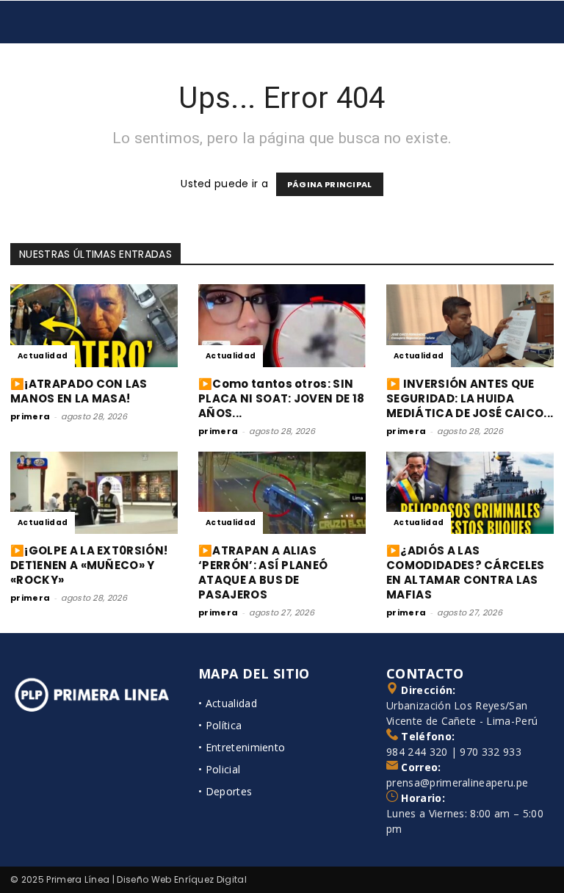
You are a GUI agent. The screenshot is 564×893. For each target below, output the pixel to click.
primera (30, 416)
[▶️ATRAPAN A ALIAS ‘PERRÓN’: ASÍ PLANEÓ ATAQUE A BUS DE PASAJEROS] (282, 493)
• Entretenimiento (241, 747)
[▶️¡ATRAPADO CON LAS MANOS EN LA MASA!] (94, 325)
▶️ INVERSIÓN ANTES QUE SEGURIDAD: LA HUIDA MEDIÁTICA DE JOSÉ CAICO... (469, 398)
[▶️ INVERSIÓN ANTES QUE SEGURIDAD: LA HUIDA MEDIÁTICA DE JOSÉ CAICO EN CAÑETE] (470, 325)
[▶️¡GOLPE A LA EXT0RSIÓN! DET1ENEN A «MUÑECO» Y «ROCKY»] (94, 493)
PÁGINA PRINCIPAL (329, 184)
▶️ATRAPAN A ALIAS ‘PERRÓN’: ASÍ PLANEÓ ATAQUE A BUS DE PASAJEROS (263, 572)
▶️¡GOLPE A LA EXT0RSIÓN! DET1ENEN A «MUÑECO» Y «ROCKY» (88, 565)
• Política (220, 725)
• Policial (219, 769)
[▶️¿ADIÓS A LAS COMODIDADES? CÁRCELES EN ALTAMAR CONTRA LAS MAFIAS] (470, 493)
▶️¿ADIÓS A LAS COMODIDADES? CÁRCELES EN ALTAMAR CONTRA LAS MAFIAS (465, 572)
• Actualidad (227, 703)
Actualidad (43, 355)
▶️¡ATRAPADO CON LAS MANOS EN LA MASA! (79, 391)
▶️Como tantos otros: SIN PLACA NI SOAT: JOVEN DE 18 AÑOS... (281, 398)
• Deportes (225, 791)
